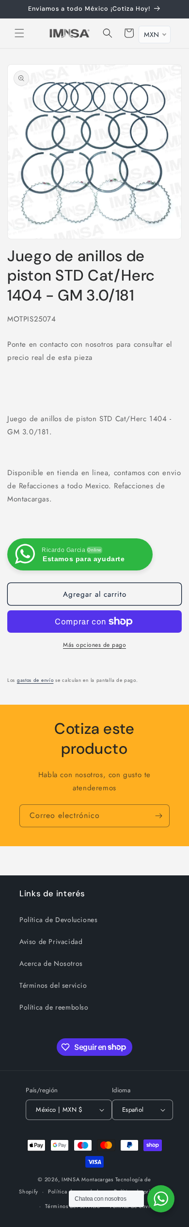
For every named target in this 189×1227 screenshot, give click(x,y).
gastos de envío (35, 680)
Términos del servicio (53, 985)
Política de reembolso (54, 1007)
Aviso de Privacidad (50, 941)
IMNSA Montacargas (87, 1179)
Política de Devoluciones (58, 920)
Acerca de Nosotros (51, 963)
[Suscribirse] (158, 815)
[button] (19, 33)
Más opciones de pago (94, 644)
